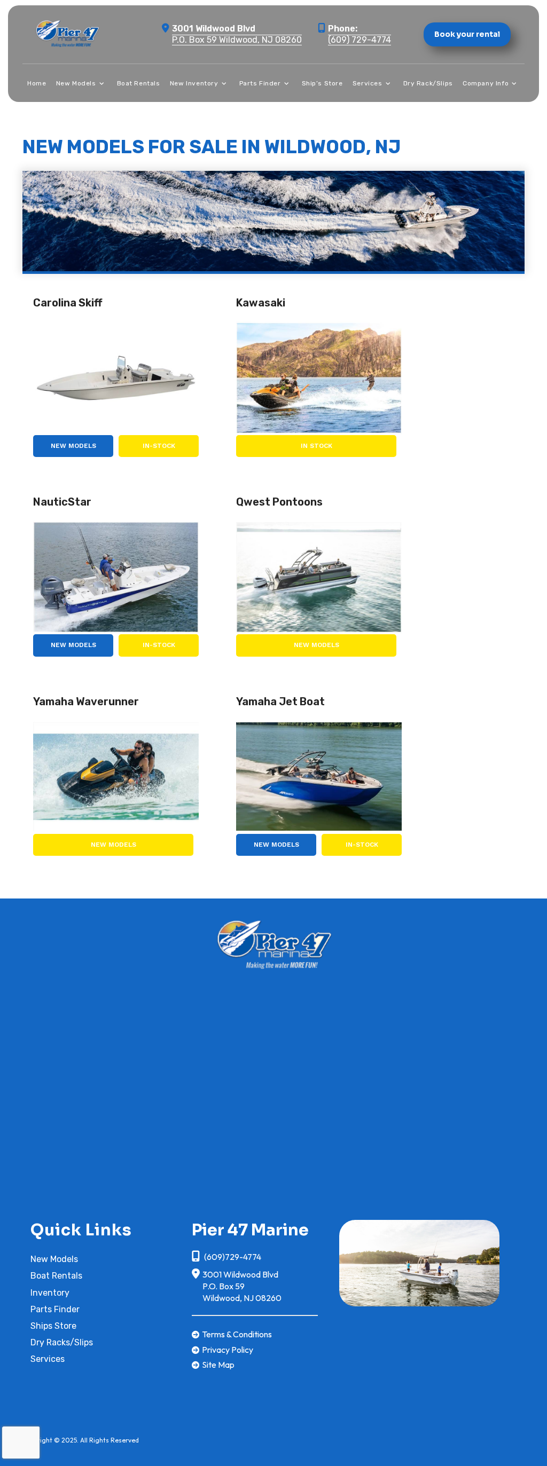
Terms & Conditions (237, 1334)
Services (47, 1359)
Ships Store (53, 1326)
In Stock (316, 446)
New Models (73, 446)
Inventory (49, 1293)
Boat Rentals (56, 1276)
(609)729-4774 (231, 1256)
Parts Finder (55, 1309)
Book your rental (467, 34)
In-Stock (159, 446)
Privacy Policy (227, 1349)
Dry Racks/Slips (61, 1342)
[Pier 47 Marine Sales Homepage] (273, 942)
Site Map (218, 1364)
